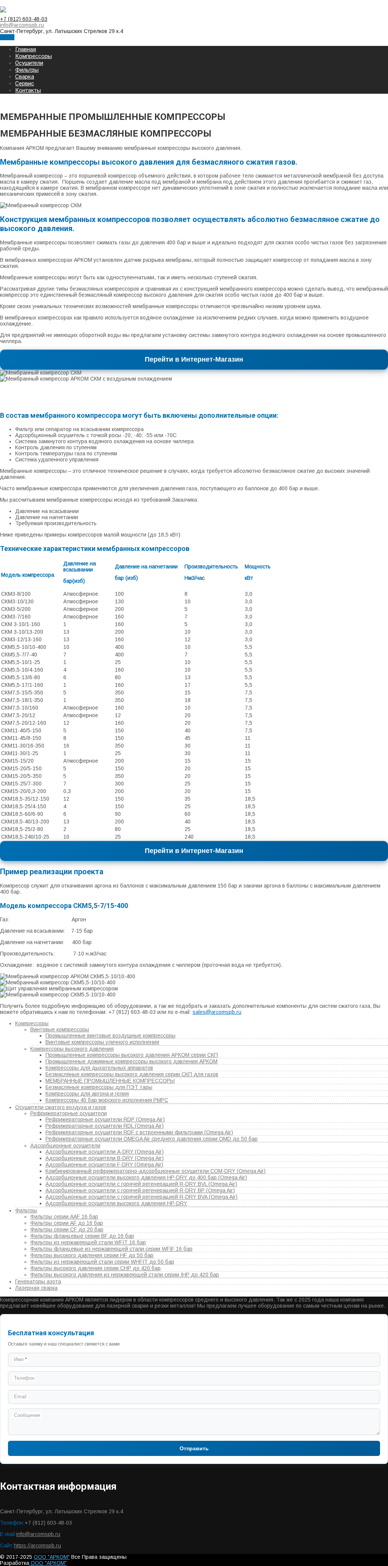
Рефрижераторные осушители (68, 1113)
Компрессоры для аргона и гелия (87, 1094)
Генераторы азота (38, 1281)
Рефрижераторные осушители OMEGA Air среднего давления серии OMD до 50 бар (151, 1139)
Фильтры (27, 69)
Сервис (24, 83)
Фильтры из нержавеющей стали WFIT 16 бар (88, 1242)
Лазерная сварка (36, 1288)
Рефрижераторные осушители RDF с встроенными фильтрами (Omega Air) (139, 1132)
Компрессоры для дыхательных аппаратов (99, 1068)
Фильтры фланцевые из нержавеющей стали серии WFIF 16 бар (111, 1249)
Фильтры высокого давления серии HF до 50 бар (91, 1255)
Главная (25, 49)
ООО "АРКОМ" (52, 1557)
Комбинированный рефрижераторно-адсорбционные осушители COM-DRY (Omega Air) (155, 1171)
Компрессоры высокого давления (72, 1049)
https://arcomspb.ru (37, 1545)
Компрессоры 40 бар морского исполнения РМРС (106, 1100)
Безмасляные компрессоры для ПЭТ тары (98, 1087)
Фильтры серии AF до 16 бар (66, 1223)
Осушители (29, 63)
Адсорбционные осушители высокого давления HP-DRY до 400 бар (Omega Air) (146, 1177)
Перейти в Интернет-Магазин (194, 359)
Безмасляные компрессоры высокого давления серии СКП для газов (131, 1074)
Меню (7, 37)
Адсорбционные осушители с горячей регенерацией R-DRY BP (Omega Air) (140, 1190)
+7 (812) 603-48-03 (23, 19)
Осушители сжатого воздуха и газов (60, 1107)
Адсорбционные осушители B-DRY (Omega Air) (104, 1158)
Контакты (28, 90)
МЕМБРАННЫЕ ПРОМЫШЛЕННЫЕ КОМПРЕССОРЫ (110, 1081)
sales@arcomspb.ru (216, 1012)
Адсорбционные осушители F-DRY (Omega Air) (104, 1165)
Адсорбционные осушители (65, 1146)
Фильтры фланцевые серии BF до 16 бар (82, 1236)
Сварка (24, 76)
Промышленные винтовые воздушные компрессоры (110, 1035)
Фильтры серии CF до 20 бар (66, 1229)
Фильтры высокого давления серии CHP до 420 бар (95, 1268)
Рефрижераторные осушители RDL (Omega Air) (104, 1126)
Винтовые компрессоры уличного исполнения (102, 1042)
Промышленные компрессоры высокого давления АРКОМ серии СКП (131, 1055)
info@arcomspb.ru (22, 25)
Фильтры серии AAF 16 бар (64, 1216)
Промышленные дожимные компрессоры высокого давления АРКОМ (131, 1061)
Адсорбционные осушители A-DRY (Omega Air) (104, 1152)
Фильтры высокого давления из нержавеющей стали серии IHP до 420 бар (124, 1275)
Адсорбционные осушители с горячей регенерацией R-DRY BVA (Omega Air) (141, 1197)
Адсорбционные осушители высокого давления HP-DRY (116, 1203)
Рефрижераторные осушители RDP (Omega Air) (105, 1119)
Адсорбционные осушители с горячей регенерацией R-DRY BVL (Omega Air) (141, 1184)
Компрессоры (33, 56)
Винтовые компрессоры (59, 1029)
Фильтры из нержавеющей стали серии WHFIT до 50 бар (102, 1262)
